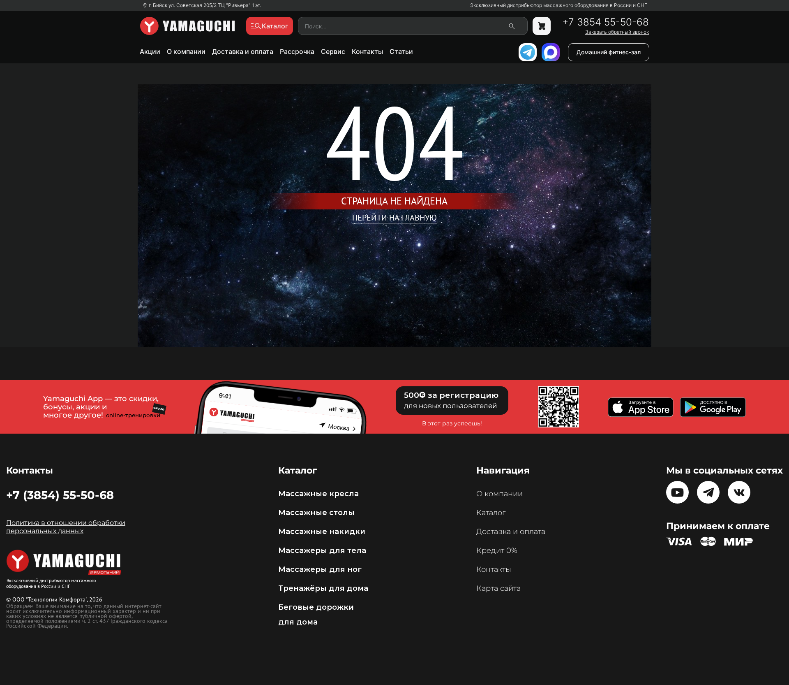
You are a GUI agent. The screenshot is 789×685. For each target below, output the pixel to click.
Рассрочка (297, 51)
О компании (186, 51)
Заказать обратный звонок (617, 32)
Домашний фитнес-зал (609, 52)
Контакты (367, 51)
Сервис (333, 51)
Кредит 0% (496, 550)
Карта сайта (498, 588)
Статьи (401, 51)
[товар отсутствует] (542, 26)
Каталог (490, 512)
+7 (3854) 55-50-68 (60, 495)
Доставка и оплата (242, 51)
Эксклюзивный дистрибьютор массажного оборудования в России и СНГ (558, 5)
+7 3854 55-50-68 (605, 22)
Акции (150, 51)
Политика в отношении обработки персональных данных (65, 527)
